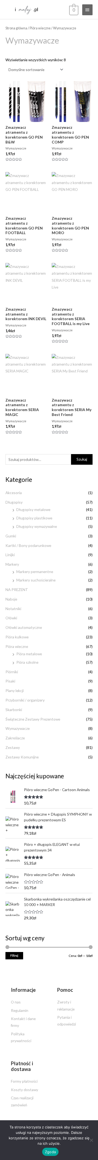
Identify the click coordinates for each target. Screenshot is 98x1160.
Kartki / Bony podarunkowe (28, 545)
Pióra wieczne (16, 646)
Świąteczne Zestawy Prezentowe (32, 719)
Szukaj (81, 459)
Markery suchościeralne (36, 580)
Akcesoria (13, 492)
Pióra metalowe (29, 653)
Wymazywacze (17, 728)
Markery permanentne (34, 571)
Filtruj (14, 955)
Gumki (10, 536)
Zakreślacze (15, 738)
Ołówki (11, 618)
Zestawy (12, 747)
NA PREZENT (16, 589)
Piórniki (11, 671)
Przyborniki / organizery (25, 700)
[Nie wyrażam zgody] (91, 1140)
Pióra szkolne (27, 662)
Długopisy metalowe (33, 509)
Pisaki (10, 681)
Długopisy (14, 502)
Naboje (11, 599)
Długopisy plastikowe (34, 518)
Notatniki (13, 608)
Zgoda (50, 1152)
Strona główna (16, 28)
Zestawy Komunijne (22, 757)
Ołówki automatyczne (23, 627)
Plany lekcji (14, 690)
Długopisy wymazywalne (36, 526)
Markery (12, 564)
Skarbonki (13, 709)
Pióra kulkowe (17, 637)
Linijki (10, 554)
